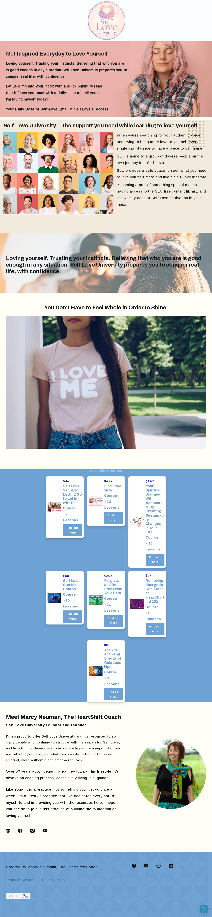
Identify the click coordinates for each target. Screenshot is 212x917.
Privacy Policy (53, 880)
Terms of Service (20, 880)
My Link (12, 20)
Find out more (72, 530)
